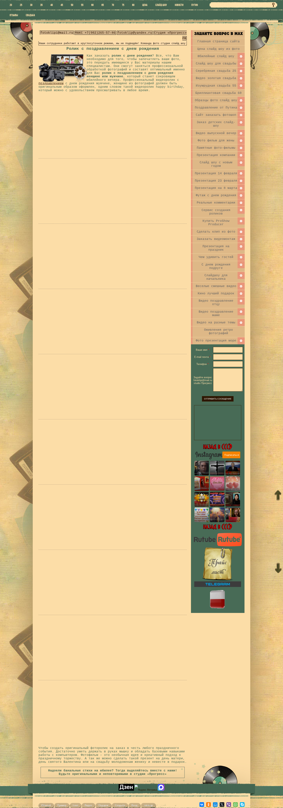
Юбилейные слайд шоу (216, 56)
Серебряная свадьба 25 (216, 71)
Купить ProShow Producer (216, 222)
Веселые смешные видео (216, 286)
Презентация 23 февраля (216, 181)
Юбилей (46, 805)
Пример (61, 805)
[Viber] (228, 804)
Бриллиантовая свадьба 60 (218, 93)
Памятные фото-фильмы (216, 148)
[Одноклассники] (208, 804)
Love (75, 805)
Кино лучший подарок (216, 293)
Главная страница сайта (218, 41)
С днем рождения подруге (216, 266)
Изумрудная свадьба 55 (216, 86)
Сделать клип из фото (216, 232)
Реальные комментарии (216, 203)
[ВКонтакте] (201, 804)
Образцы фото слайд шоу (216, 100)
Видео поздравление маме (216, 313)
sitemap (148, 805)
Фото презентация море (216, 340)
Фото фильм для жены (216, 140)
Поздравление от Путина (216, 107)
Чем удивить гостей (216, 257)
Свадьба (120, 805)
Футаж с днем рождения (216, 195)
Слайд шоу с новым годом (216, 164)
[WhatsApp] (235, 804)
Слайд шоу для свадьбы (216, 63)
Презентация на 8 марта (216, 188)
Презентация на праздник (216, 248)
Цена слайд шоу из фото (218, 49)
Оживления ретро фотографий (218, 331)
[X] (222, 804)
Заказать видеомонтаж (216, 239)
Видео (88, 805)
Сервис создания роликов (216, 212)
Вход (134, 805)
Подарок (103, 805)
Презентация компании (216, 155)
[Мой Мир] (215, 804)
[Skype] (242, 804)
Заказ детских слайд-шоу (216, 124)
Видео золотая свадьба (216, 78)
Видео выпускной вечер (216, 133)
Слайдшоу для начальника (216, 277)
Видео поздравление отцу (216, 302)
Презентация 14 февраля (216, 173)
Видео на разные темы (216, 322)
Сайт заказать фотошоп (216, 115)
